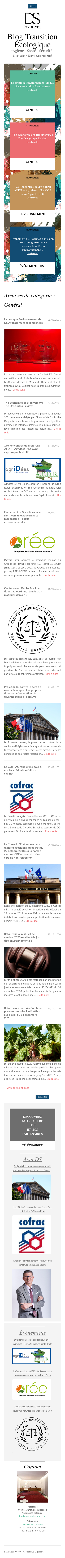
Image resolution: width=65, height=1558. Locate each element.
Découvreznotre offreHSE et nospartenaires (32, 1130)
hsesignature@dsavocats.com (32, 1516)
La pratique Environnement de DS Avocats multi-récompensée (23, 321)
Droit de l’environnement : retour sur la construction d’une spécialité (32, 1263)
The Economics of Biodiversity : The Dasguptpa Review (23, 404)
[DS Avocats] (32, 20)
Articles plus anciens (16, 1088)
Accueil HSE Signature (33, 1552)
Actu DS (32, 1159)
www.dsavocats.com (33, 1525)
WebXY (18, 1552)
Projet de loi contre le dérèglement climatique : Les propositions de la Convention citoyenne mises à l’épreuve (23, 692)
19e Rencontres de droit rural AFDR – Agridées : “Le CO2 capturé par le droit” (22, 449)
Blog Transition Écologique (32, 40)
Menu (32, 6)
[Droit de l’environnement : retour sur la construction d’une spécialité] (31, 1293)
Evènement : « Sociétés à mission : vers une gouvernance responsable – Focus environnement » (22, 517)
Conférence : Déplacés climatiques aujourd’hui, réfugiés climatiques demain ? (23, 591)
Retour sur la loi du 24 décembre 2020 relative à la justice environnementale (22, 937)
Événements (32, 1332)
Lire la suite (19, 390)
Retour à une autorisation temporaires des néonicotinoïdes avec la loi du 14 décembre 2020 (23, 1013)
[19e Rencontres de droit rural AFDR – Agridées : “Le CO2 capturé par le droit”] (31, 1356)
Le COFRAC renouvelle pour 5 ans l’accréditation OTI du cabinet (23, 770)
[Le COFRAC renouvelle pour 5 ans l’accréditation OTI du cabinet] (31, 1234)
